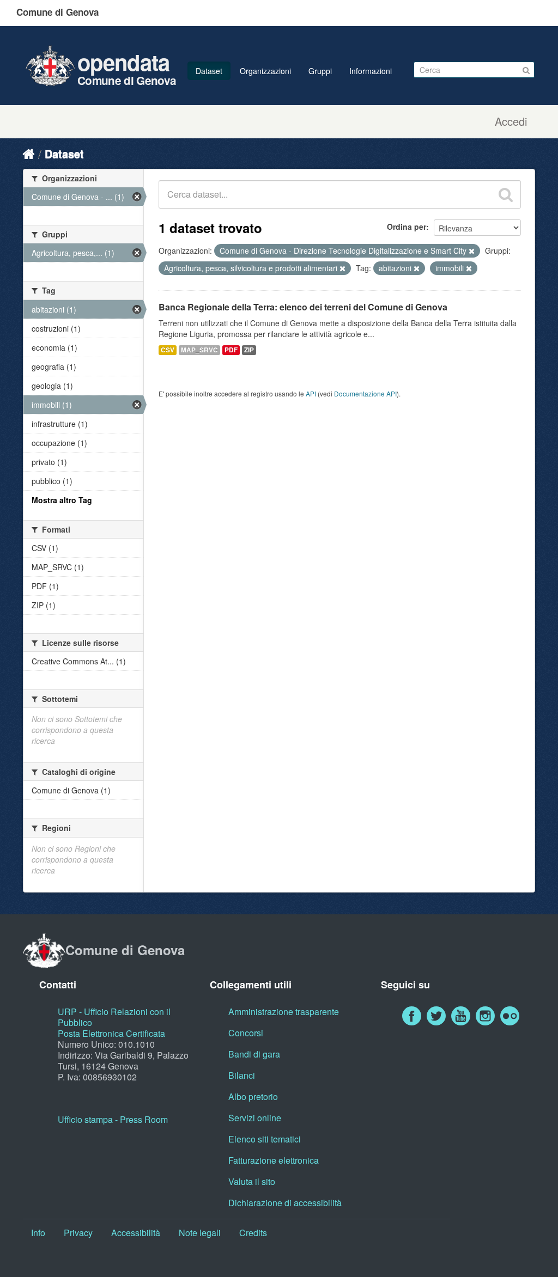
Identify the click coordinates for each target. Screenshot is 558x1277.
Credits (253, 1232)
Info (38, 1232)
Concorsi (245, 1033)
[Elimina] (472, 251)
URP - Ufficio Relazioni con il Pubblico (114, 1017)
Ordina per (406, 226)
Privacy (78, 1232)
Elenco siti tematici (264, 1139)
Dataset (209, 70)
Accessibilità (135, 1232)
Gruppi (320, 70)
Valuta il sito (251, 1181)
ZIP (249, 350)
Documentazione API (365, 393)
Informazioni (370, 70)
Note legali (200, 1232)
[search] (506, 194)
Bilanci (241, 1075)
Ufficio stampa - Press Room (113, 1119)
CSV (167, 350)
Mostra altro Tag (62, 499)
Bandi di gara (254, 1054)
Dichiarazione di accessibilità (285, 1202)
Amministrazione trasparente (283, 1011)
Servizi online (254, 1117)
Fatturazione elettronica (273, 1160)
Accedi (511, 121)
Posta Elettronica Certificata (111, 1033)
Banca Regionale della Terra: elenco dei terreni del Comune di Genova (303, 307)
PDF (231, 350)
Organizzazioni (265, 70)
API (311, 393)
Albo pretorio (253, 1096)
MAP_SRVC (199, 350)
